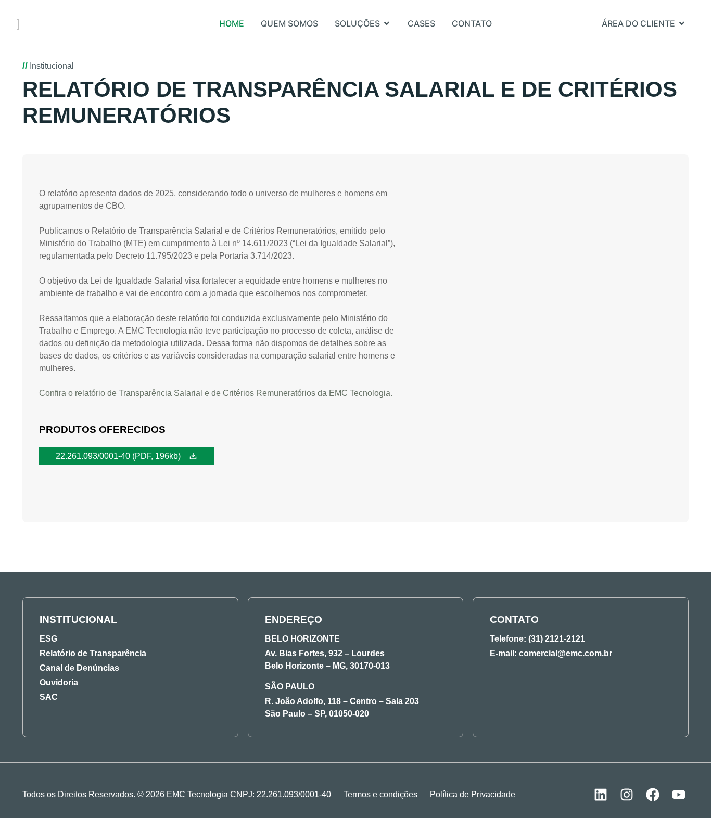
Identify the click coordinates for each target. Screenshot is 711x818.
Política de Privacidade (472, 794)
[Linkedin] (600, 794)
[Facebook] (652, 794)
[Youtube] (678, 794)
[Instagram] (626, 794)
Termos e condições (380, 794)
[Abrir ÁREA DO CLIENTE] (682, 23)
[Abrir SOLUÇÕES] (387, 23)
